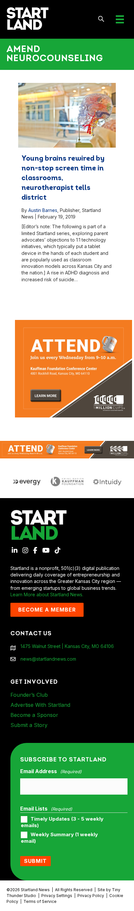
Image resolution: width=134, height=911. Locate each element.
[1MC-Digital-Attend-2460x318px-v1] (67, 449)
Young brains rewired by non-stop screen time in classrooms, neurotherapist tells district (62, 178)
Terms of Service (40, 901)
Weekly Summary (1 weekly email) (59, 838)
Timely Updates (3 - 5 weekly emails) (62, 822)
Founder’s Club (29, 695)
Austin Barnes (42, 210)
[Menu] (119, 19)
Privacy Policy (90, 895)
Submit (35, 861)
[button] (101, 19)
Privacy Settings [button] (56, 895)
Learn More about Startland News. (46, 594)
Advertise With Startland (40, 705)
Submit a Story (28, 725)
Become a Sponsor (34, 715)
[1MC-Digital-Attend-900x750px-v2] (73, 323)
